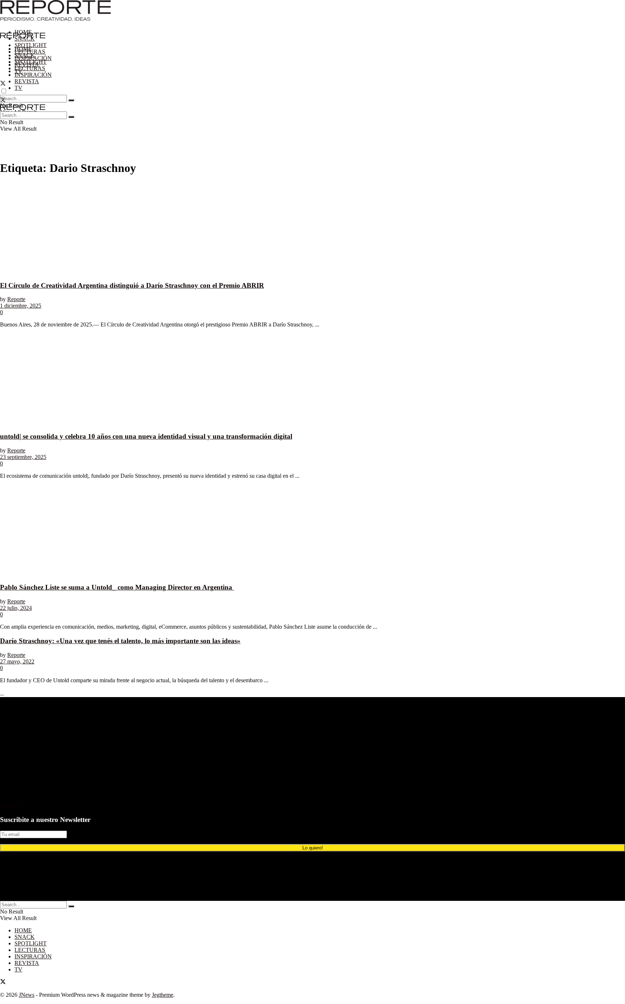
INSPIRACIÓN (33, 75)
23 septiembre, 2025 (23, 457)
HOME (23, 32)
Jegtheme (162, 995)
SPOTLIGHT (30, 45)
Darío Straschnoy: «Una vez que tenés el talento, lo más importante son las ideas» (120, 641)
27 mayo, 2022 (17, 661)
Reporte (16, 299)
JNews (26, 995)
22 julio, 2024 (16, 608)
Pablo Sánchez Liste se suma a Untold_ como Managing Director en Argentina (117, 587)
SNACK (24, 55)
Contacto (10, 806)
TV (18, 88)
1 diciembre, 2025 (20, 306)
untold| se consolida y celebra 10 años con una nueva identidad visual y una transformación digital (146, 436)
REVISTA (26, 81)
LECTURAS (29, 68)
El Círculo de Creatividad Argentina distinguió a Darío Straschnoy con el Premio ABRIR (132, 285)
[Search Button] (71, 100)
